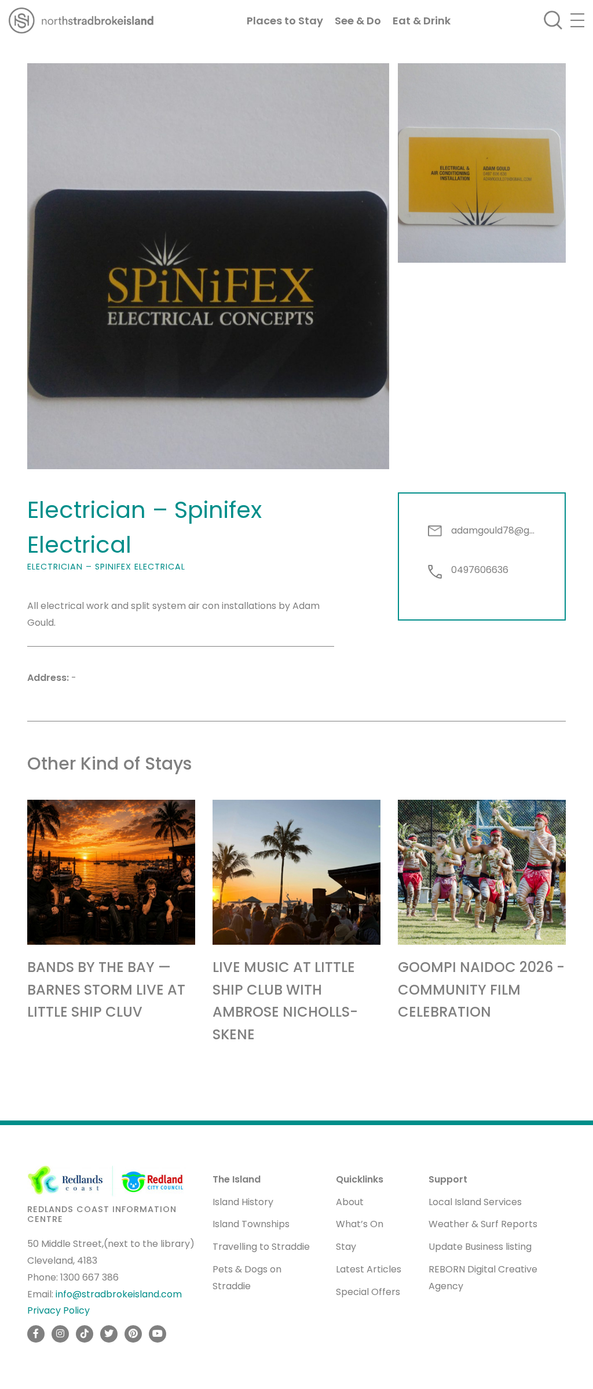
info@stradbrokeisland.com (119, 1294)
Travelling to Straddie (261, 1246)
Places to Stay (285, 20)
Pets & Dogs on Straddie (247, 1278)
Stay (346, 1246)
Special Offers (368, 1292)
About (350, 1202)
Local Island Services (475, 1202)
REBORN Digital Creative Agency (483, 1278)
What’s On (359, 1224)
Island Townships (251, 1224)
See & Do (358, 20)
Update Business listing (480, 1246)
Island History (243, 1202)
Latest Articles (368, 1269)
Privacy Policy (58, 1310)
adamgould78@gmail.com (493, 530)
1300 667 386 (89, 1277)
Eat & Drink (422, 20)
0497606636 (479, 569)
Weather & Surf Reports (483, 1224)
